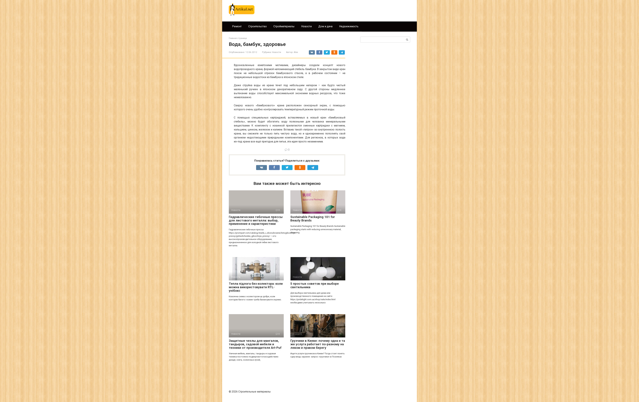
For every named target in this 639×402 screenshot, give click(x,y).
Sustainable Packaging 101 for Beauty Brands (312, 218)
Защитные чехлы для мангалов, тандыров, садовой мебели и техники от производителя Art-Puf (255, 344)
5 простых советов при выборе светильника (314, 285)
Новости (306, 26)
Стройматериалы (284, 26)
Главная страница (238, 38)
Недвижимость (348, 26)
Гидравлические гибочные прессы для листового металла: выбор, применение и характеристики (256, 220)
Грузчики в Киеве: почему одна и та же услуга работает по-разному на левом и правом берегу (317, 344)
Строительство (257, 26)
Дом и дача (325, 26)
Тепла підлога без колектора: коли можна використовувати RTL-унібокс (256, 287)
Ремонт (237, 26)
